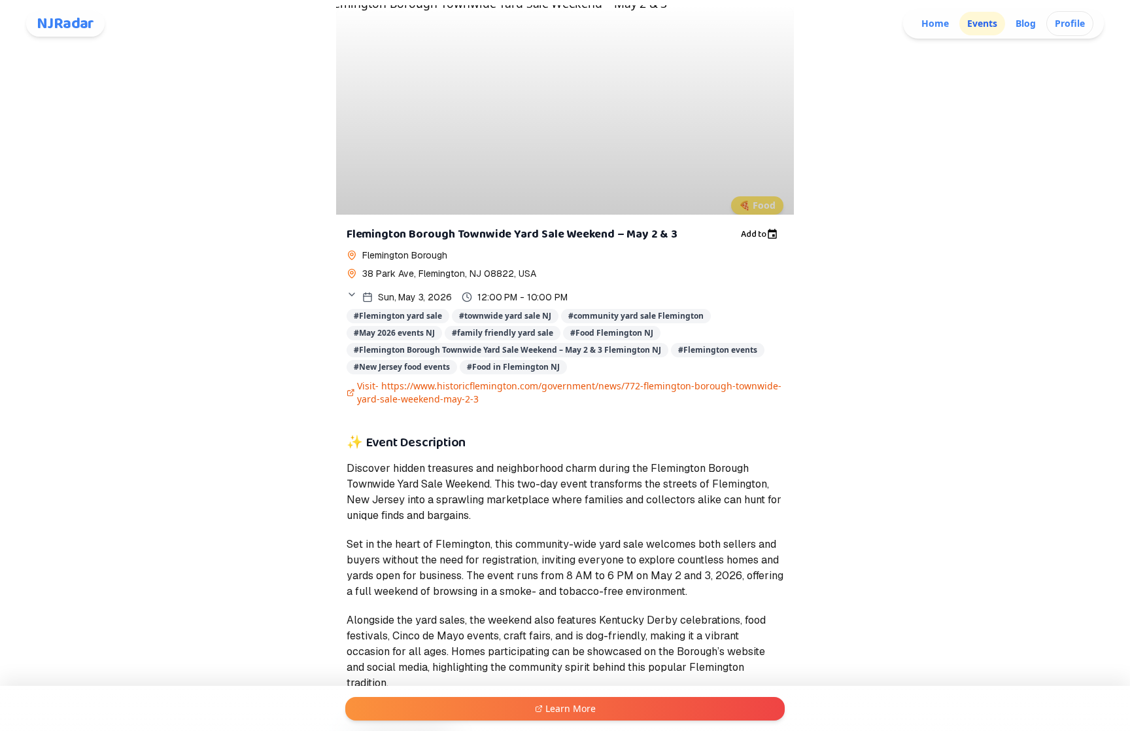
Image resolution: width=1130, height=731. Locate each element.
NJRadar (65, 23)
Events (982, 23)
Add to (753, 234)
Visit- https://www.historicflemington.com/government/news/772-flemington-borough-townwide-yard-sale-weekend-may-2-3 (569, 392)
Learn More (570, 708)
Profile (1070, 23)
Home (935, 23)
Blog (1026, 23)
